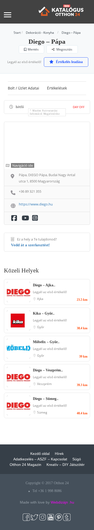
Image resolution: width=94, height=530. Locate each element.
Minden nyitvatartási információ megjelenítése (45, 112)
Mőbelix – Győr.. (46, 342)
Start (17, 32)
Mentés (33, 49)
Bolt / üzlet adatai (23, 88)
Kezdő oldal (40, 453)
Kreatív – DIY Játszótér (65, 464)
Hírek (59, 453)
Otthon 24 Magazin (25, 464)
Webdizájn (59, 502)
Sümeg (42, 412)
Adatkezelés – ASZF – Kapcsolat (40, 459)
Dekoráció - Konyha (40, 32)
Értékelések (57, 88)
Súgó (76, 459)
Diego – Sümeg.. (45, 399)
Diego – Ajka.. (44, 285)
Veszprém (44, 384)
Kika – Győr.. (44, 313)
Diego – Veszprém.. (48, 370)
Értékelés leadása (69, 62)
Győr (40, 327)
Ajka (40, 299)
